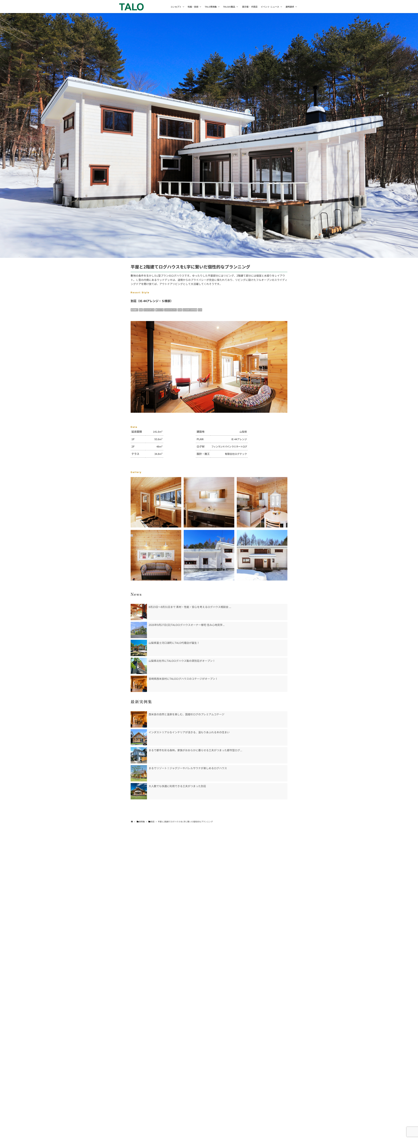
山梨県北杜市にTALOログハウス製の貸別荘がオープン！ (182, 661)
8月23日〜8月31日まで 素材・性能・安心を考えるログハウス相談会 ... (190, 607)
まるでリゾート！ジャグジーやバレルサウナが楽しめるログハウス (188, 768)
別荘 (140, 310)
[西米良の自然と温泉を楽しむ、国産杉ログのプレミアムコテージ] (139, 719)
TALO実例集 (211, 7)
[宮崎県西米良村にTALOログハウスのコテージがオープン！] (139, 684)
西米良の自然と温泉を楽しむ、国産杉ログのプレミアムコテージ (186, 714)
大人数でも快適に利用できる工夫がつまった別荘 (177, 786)
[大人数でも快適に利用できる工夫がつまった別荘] (139, 791)
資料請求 (290, 7)
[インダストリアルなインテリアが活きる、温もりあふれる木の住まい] (139, 737)
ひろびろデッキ (149, 310)
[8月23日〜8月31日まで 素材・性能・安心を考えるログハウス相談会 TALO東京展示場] (139, 612)
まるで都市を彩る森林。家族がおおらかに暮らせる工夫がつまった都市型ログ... (195, 750)
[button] (183, 7)
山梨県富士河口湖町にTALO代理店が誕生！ (174, 643)
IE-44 (200, 310)
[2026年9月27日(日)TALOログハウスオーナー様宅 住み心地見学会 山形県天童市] (139, 630)
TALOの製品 (229, 7)
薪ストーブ (159, 310)
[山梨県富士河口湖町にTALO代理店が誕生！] (139, 648)
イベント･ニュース (270, 7)
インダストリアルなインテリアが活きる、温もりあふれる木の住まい (189, 732)
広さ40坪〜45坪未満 (190, 310)
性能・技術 (193, 7)
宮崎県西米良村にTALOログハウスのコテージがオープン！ (183, 679)
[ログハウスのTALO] (131, 6)
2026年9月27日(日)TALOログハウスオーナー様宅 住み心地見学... (187, 625)
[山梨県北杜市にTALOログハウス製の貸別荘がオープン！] (139, 666)
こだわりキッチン (170, 310)
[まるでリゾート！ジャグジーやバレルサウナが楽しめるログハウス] (139, 773)
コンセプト (175, 7)
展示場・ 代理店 (249, 7)
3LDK (180, 310)
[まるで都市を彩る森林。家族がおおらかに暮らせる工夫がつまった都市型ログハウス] (139, 755)
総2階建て (134, 310)
